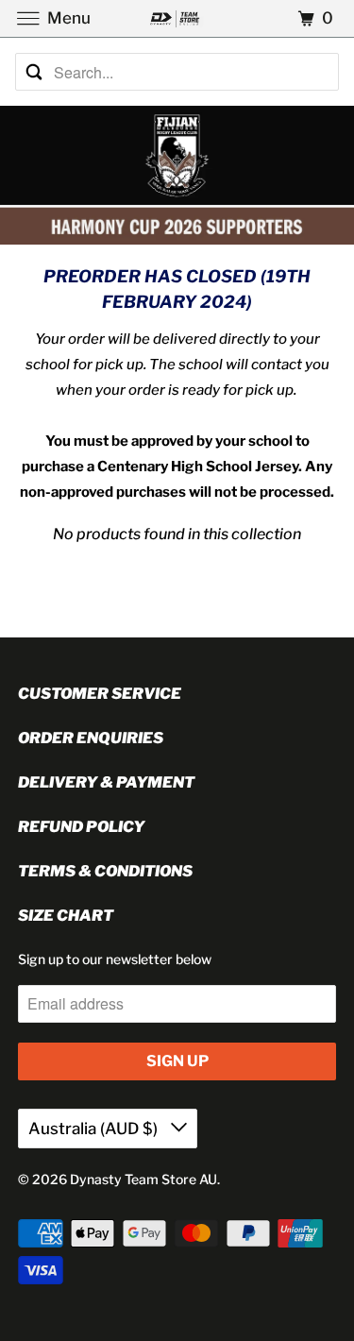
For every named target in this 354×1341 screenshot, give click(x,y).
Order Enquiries (90, 738)
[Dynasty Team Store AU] (177, 18)
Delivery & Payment (106, 782)
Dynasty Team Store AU (143, 1179)
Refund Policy (81, 827)
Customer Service (99, 694)
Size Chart (65, 916)
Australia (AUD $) (94, 1128)
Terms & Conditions (105, 871)
